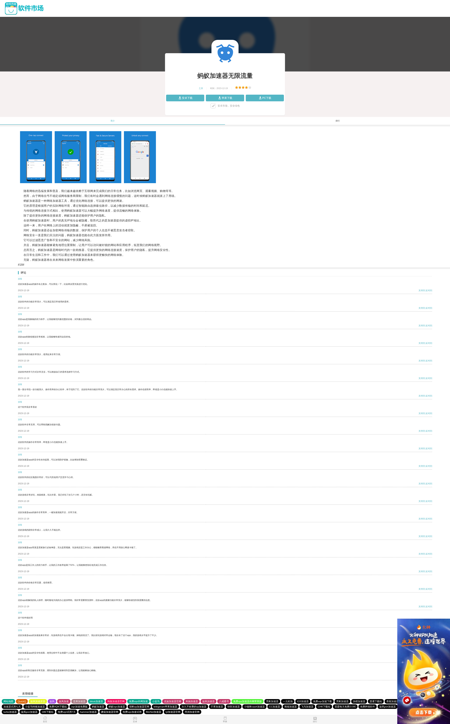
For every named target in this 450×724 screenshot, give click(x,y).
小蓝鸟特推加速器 (35, 706)
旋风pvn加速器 (387, 706)
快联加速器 (233, 706)
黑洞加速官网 (192, 711)
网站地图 (8, 701)
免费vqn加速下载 (322, 701)
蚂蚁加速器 (98, 706)
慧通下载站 (376, 701)
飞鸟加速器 (307, 706)
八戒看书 (224, 701)
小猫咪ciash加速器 (254, 706)
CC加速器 (274, 706)
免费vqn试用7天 (67, 711)
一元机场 (288, 701)
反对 (428, 290)
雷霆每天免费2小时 (345, 706)
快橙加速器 (359, 701)
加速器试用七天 (12, 706)
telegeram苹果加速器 (165, 706)
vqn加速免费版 (79, 706)
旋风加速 (64, 701)
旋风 (52, 701)
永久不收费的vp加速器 (194, 706)
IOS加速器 (303, 701)
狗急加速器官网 (116, 701)
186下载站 (47, 711)
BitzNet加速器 (153, 711)
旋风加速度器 (37, 701)
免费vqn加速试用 (132, 711)
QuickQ (22, 701)
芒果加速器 (217, 706)
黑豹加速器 (272, 701)
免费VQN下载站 (58, 706)
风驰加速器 (192, 701)
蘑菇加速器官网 (109, 711)
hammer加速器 (88, 711)
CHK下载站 (324, 706)
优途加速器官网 (172, 701)
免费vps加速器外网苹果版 (247, 701)
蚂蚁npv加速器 (117, 706)
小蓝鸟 (156, 701)
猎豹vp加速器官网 (139, 706)
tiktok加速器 (96, 701)
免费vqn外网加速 (138, 701)
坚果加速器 (79, 701)
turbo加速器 (10, 711)
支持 (421, 290)
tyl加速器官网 (173, 711)
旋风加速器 (208, 701)
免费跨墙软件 (367, 706)
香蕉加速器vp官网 (396, 701)
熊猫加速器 (290, 706)
